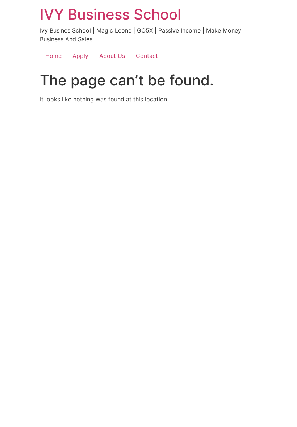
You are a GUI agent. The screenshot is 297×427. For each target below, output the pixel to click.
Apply (80, 55)
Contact (147, 55)
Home (53, 55)
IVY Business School (110, 14)
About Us (112, 55)
